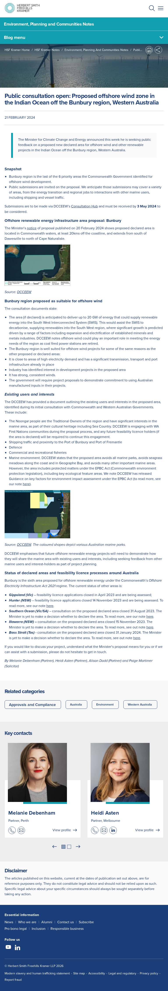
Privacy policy (149, 973)
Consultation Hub (84, 206)
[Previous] (54, 846)
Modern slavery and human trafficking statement (37, 973)
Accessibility (96, 973)
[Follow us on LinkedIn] (17, 948)
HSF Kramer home (17, 50)
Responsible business (67, 928)
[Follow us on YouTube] (8, 948)
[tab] (63, 847)
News (9, 922)
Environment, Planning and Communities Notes (96, 50)
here (26, 484)
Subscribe (86, 922)
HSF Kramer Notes (47, 50)
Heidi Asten (105, 813)
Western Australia (140, 704)
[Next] (78, 846)
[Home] (22, 8)
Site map (79, 973)
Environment (105, 704)
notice (32, 228)
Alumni (46, 922)
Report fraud (13, 979)
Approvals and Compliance (32, 704)
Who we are (27, 922)
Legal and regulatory (122, 973)
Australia (76, 704)
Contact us (65, 922)
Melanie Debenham (31, 813)
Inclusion (39, 928)
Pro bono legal (16, 928)
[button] (152, 8)
